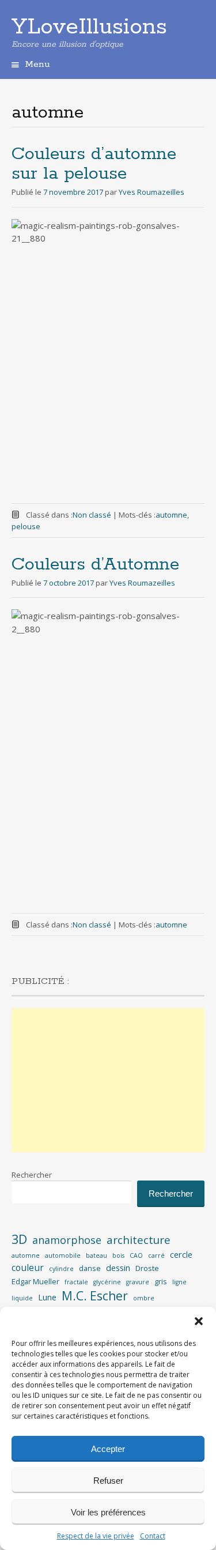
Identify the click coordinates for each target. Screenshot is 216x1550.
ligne (179, 1282)
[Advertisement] (108, 1080)
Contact (152, 1536)
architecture (138, 1239)
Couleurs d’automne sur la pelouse (94, 164)
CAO (136, 1255)
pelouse (26, 526)
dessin (118, 1267)
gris (160, 1281)
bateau (96, 1255)
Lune (47, 1297)
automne (171, 515)
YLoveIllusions (89, 27)
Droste (147, 1268)
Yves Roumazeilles (151, 192)
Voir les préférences (108, 1512)
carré (156, 1255)
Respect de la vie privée (95, 1536)
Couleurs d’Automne (95, 564)
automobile (63, 1255)
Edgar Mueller (35, 1281)
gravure (137, 1282)
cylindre (61, 1269)
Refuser (108, 1480)
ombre (143, 1298)
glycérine (107, 1282)
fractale (76, 1282)
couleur (28, 1267)
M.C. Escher (95, 1296)
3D (19, 1239)
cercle (181, 1254)
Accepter (108, 1449)
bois (118, 1255)
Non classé (92, 515)
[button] (198, 1321)
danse (90, 1268)
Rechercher (32, 1175)
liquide (22, 1298)
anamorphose (66, 1240)
